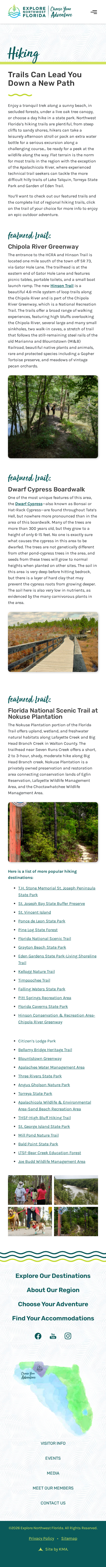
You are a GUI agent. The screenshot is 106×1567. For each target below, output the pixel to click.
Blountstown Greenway (39, 1058)
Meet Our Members (53, 1488)
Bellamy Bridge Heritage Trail (45, 1049)
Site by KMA (56, 1549)
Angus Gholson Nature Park (44, 1084)
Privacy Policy (41, 1538)
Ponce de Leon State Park (41, 921)
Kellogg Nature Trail (36, 971)
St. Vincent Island (34, 912)
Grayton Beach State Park (42, 947)
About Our (53, 1290)
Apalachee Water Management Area (51, 1067)
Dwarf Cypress (28, 503)
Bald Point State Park (38, 1143)
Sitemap (69, 1538)
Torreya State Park (35, 1093)
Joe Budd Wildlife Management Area (51, 1161)
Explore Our (53, 1275)
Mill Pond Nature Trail (38, 1135)
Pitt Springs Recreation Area (44, 997)
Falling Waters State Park (41, 988)
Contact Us (53, 1503)
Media (53, 1473)
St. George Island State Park (44, 1126)
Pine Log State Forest (38, 929)
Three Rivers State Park (40, 1075)
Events (53, 1458)
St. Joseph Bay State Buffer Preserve (51, 903)
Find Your (53, 1318)
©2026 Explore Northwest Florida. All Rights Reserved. (53, 1528)
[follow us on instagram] (67, 1336)
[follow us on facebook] (38, 1336)
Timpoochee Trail (34, 980)
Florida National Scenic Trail (44, 938)
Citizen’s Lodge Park (37, 1040)
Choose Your (53, 1304)
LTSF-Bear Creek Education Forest (49, 1152)
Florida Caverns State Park (43, 1006)
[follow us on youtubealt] (53, 1336)
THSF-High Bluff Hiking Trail (44, 1117)
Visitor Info (53, 1443)
